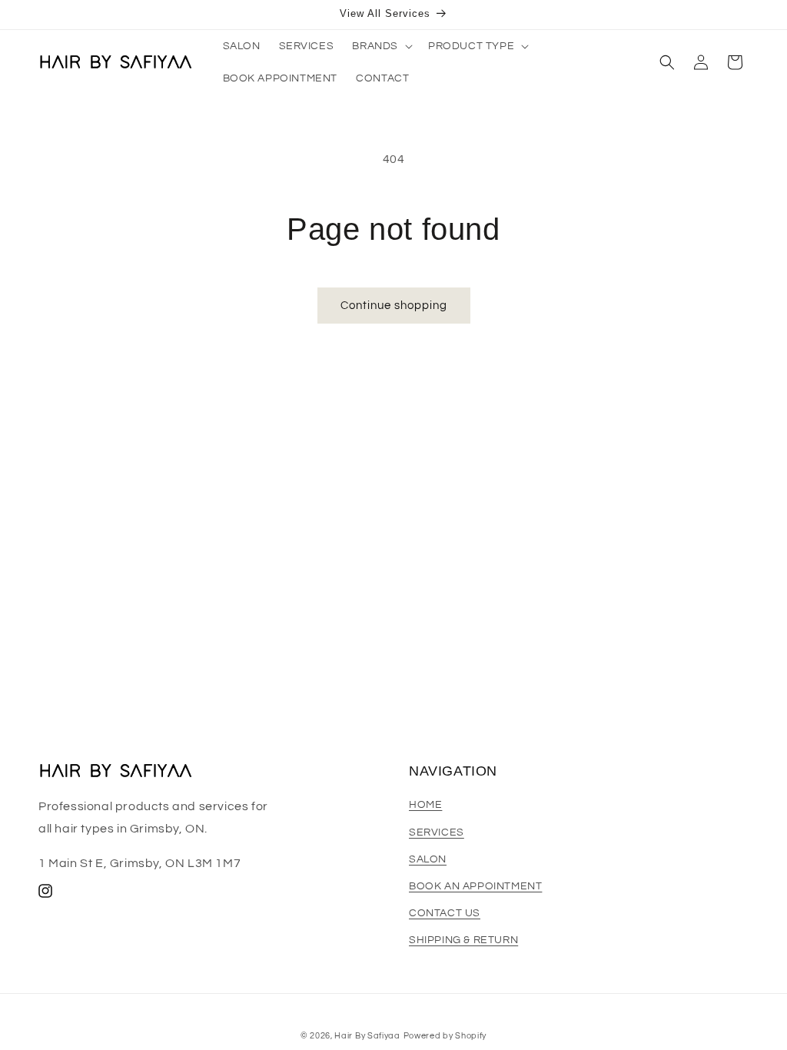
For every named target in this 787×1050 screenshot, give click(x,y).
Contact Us (444, 913)
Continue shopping (393, 305)
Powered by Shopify (445, 1036)
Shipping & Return (463, 940)
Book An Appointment (475, 886)
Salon (428, 859)
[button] (381, 46)
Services (436, 832)
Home (425, 804)
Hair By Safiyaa (367, 1036)
